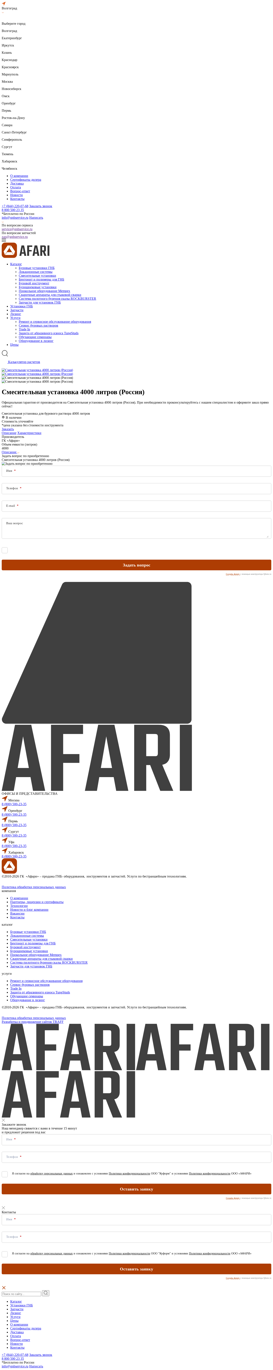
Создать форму (233, 574)
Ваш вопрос (14, 523)
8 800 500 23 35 (13, 210)
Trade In (24, 329)
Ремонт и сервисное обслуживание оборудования (55, 321)
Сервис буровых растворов (38, 325)
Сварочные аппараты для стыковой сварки (50, 295)
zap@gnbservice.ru (15, 237)
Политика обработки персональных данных (34, 887)
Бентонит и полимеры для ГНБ (41, 279)
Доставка (17, 183)
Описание (9, 433)
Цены (14, 344)
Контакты (17, 199)
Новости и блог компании (29, 909)
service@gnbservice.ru (17, 229)
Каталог (16, 264)
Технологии (19, 906)
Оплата (15, 187)
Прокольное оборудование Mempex (44, 291)
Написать (36, 217)
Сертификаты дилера (25, 179)
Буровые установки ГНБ (37, 268)
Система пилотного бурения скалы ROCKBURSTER (57, 298)
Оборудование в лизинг (36, 341)
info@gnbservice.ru (15, 217)
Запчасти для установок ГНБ (40, 302)
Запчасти (16, 310)
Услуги (15, 318)
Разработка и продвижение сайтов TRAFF (33, 1022)
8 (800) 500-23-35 (14, 804)
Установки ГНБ (21, 306)
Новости (16, 195)
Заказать (8, 429)
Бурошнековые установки (38, 287)
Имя (9, 470)
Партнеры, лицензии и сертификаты (37, 902)
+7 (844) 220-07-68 (15, 206)
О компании (19, 176)
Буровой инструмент (34, 283)
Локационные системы (35, 272)
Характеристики (29, 433)
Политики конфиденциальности (129, 549)
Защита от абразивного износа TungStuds (48, 333)
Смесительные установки (37, 275)
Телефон (12, 488)
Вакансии (17, 913)
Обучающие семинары (35, 337)
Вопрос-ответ (20, 191)
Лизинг (15, 314)
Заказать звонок (40, 206)
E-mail (11, 505)
